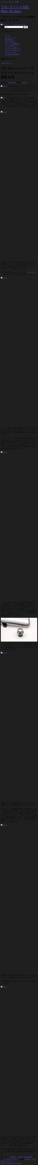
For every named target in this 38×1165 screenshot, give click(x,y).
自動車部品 (28, 1157)
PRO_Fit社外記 (10, 42)
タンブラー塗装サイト (13, 50)
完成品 (20, 1157)
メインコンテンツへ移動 (10, 2)
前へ (3, 63)
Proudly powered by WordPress (11, 1163)
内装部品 (13, 1157)
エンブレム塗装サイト (13, 48)
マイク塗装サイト (11, 46)
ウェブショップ (10, 52)
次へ (9, 63)
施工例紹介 (9, 40)
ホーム (7, 35)
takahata (24, 82)
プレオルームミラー (10, 1159)
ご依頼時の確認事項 (12, 54)
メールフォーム (10, 37)
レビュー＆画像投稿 (12, 44)
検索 (2, 27)
